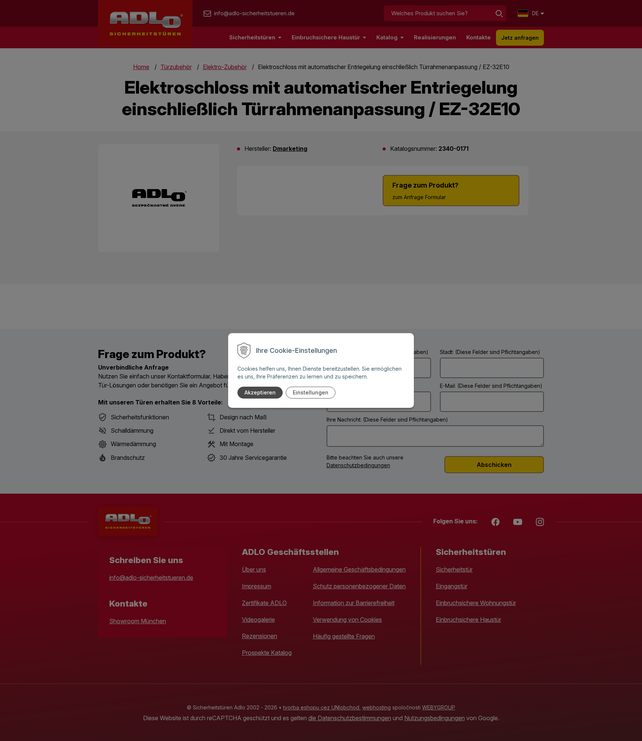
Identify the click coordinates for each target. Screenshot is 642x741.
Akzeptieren (260, 392)
